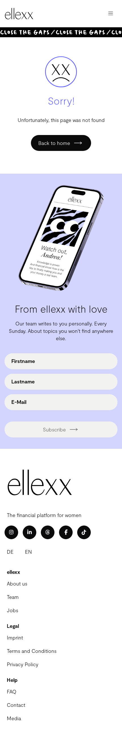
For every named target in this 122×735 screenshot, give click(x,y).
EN (28, 552)
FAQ (11, 691)
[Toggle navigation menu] (110, 13)
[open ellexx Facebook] (66, 532)
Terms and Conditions (31, 651)
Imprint (15, 637)
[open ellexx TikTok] (84, 532)
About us (17, 583)
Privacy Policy (22, 664)
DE (10, 552)
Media (14, 718)
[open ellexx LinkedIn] (29, 532)
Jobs (12, 610)
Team (13, 597)
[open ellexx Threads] (47, 532)
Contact (16, 705)
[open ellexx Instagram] (11, 532)
